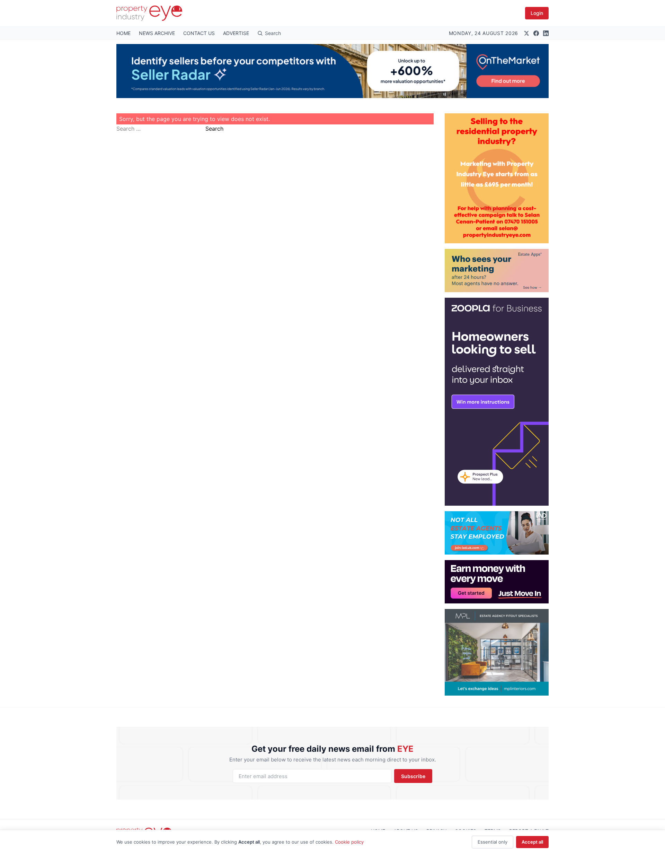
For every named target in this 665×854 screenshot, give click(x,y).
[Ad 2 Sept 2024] (497, 178)
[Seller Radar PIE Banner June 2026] (332, 71)
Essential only (492, 842)
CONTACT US (199, 33)
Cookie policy (349, 842)
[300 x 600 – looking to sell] (497, 402)
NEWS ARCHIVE (157, 33)
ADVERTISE (236, 33)
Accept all (532, 842)
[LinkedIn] (546, 33)
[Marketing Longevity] (497, 270)
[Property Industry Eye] (149, 13)
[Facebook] (536, 33)
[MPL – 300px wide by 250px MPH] (497, 652)
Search (214, 128)
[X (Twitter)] (526, 33)
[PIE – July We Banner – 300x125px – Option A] (497, 581)
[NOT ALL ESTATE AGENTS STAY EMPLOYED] (497, 533)
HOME (123, 33)
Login (537, 13)
